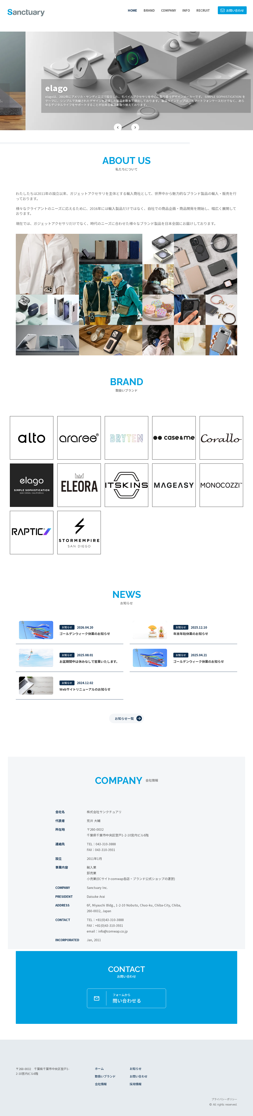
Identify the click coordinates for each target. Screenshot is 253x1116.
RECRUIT (203, 10)
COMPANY (168, 10)
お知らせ (136, 1068)
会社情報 (101, 1084)
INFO (186, 10)
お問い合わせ (138, 1076)
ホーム (99, 1068)
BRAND (149, 10)
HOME (132, 10)
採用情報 (136, 1084)
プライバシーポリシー (224, 1099)
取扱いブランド (105, 1076)
